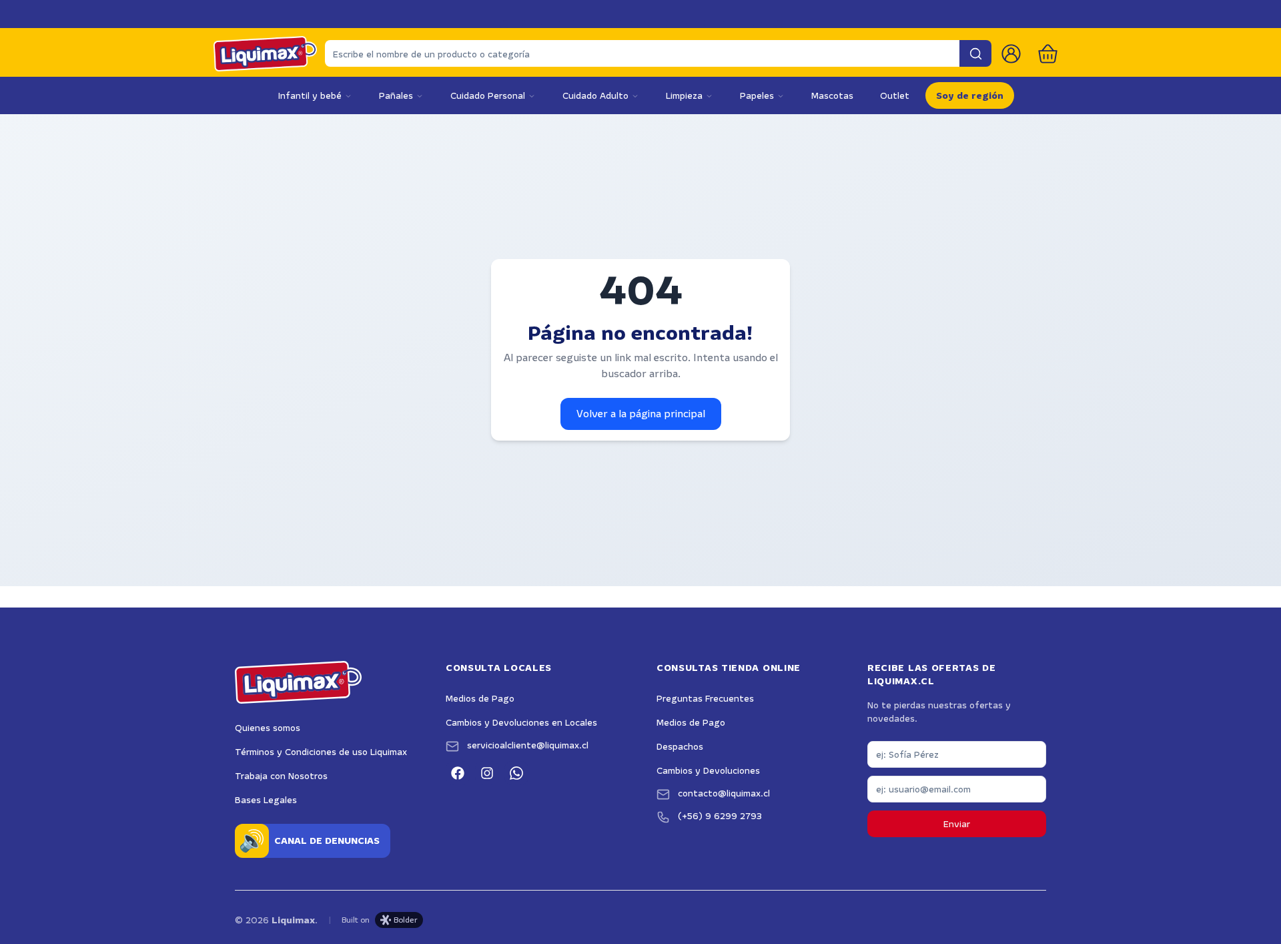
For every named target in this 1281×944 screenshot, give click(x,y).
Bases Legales (266, 800)
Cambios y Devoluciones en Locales (521, 722)
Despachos (680, 746)
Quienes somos (267, 728)
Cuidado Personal (487, 95)
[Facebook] (458, 773)
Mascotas (832, 95)
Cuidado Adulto (595, 95)
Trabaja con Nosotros (281, 776)
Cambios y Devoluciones (708, 770)
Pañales (396, 95)
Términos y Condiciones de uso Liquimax (321, 752)
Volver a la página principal (640, 414)
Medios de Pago (480, 698)
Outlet (894, 95)
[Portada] (265, 53)
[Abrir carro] (1047, 53)
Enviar (956, 824)
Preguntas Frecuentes (705, 698)
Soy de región (969, 95)
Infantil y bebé (310, 95)
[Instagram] (487, 773)
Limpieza (684, 95)
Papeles (757, 95)
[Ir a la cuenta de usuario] (1011, 53)
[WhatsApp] (516, 773)
